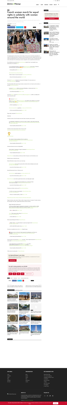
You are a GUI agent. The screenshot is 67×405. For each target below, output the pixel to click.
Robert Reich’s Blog (47, 374)
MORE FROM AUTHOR (18, 290)
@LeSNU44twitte (32, 101)
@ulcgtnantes (22, 101)
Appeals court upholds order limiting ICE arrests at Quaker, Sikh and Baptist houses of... (54, 46)
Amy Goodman (51, 36)
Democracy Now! (46, 380)
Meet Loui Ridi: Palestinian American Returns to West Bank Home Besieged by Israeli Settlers (12, 311)
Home (8, 374)
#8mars (17, 63)
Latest (42, 4)
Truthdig (45, 381)
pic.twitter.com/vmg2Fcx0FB (13, 150)
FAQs (26, 378)
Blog (8, 378)
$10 (10, 273)
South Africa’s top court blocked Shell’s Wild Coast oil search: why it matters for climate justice (36, 322)
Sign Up (55, 4)
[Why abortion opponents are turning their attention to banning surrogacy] (12, 318)
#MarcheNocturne (14, 72)
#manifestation (26, 233)
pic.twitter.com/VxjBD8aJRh (13, 164)
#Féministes (25, 197)
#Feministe (22, 233)
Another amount (29, 273)
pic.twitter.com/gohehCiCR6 (13, 223)
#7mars (14, 233)
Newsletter (9, 375)
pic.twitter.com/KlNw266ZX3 (30, 67)
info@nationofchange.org (29, 400)
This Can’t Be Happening (48, 375)
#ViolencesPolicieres (19, 197)
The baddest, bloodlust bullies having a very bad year (54, 39)
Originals (46, 4)
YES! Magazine (46, 384)
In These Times (46, 386)
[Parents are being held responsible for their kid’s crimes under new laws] (36, 329)
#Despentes (13, 80)
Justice (8, 297)
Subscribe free (12, 260)
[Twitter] (57, 0)
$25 (14, 273)
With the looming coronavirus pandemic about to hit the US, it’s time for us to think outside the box (33, 286)
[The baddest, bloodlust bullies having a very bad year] (46, 39)
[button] (58, 4)
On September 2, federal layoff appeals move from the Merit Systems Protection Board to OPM (12, 300)
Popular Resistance (13, 25)
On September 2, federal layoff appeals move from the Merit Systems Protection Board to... (54, 27)
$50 (18, 273)
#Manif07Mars (13, 122)
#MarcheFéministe (22, 62)
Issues (37, 4)
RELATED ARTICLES (11, 290)
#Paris (14, 197)
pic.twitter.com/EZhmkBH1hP (13, 192)
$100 (22, 273)
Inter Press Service (47, 383)
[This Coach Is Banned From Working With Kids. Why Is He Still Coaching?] (36, 307)
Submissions (28, 380)
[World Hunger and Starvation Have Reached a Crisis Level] (24, 296)
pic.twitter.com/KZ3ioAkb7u (26, 182)
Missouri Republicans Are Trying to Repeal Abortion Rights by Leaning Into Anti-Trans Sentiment (36, 301)
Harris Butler (51, 30)
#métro (21, 229)
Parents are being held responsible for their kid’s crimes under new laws (36, 334)
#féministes (20, 239)
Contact (27, 381)
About (26, 374)
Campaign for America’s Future (49, 377)
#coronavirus (20, 182)
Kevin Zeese (10, 23)
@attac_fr (37, 101)
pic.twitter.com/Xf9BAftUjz (27, 74)
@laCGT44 (18, 101)
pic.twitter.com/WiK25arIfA (13, 123)
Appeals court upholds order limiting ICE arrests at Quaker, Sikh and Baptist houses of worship (24, 322)
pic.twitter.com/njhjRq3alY (19, 89)
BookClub (8, 380)
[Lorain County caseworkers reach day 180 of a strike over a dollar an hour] (24, 328)
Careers (27, 377)
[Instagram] (55, 0)
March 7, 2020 (19, 69)
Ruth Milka (51, 55)
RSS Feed (8, 381)
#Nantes (12, 94)
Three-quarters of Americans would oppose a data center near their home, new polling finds (54, 52)
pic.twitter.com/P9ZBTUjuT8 (13, 102)
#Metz (10, 72)
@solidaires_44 (27, 101)
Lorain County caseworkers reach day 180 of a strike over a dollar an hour (24, 333)
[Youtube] (59, 0)
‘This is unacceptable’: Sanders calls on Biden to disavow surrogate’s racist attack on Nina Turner (15, 286)
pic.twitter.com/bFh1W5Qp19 (27, 245)
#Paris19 (33, 149)
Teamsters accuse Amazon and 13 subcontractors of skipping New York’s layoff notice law (24, 312)
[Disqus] (24, 353)
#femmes (19, 233)
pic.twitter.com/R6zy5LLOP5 (25, 173)
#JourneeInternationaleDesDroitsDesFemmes (29, 122)
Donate (50, 4)
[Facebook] (54, 0)
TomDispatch (46, 378)
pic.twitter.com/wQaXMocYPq (14, 214)
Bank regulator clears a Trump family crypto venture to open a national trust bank (12, 333)
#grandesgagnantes (27, 94)
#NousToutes (29, 197)
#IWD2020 (37, 122)
